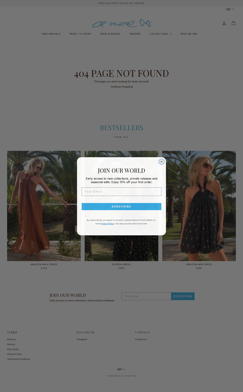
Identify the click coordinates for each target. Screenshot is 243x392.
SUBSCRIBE (121, 206)
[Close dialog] (161, 161)
